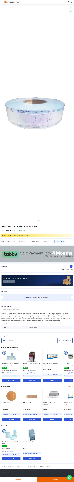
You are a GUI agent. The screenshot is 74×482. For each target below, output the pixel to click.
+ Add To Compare (8, 340)
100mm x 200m (11, 241)
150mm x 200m (23, 241)
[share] (71, 7)
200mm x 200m (47, 241)
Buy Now (55, 479)
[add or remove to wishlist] (71, 11)
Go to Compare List (64, 340)
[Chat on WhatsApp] (69, 477)
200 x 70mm (35, 241)
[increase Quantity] (71, 266)
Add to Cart (18, 479)
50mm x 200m (60, 241)
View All (69, 386)
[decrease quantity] (64, 266)
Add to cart (11, 380)
